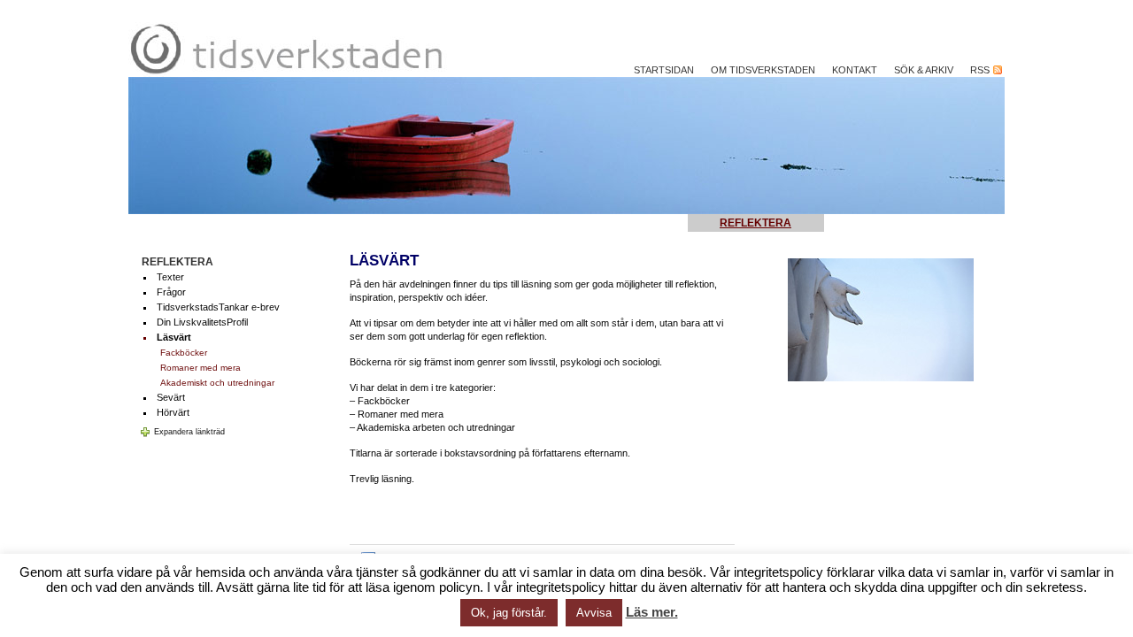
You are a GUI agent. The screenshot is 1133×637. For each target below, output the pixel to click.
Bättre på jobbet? (409, 223)
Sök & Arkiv (923, 70)
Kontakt (854, 70)
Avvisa (594, 612)
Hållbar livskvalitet (224, 223)
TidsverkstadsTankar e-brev (218, 307)
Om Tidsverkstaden (763, 70)
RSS (981, 70)
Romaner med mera (200, 367)
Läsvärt (174, 337)
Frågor (171, 292)
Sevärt (171, 397)
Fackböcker (183, 352)
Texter (170, 277)
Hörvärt (173, 412)
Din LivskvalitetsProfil (202, 322)
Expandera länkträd (189, 431)
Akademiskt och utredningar (217, 383)
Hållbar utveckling (593, 223)
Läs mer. (652, 611)
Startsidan (664, 70)
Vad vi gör (886, 223)
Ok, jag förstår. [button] (509, 612)
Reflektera (755, 223)
